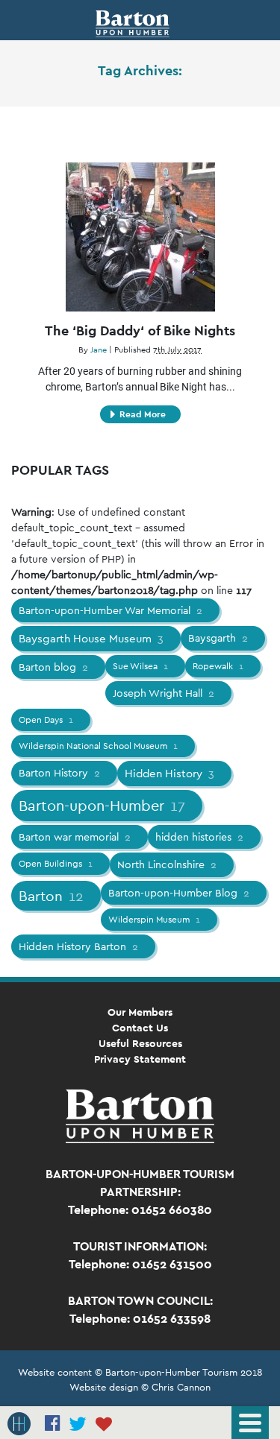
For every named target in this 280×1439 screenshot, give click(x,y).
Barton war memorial (75, 837)
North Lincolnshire (167, 864)
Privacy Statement (140, 1059)
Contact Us (140, 1027)
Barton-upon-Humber (102, 805)
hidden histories (199, 837)
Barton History (59, 772)
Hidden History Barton (78, 946)
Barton (51, 896)
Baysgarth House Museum (91, 638)
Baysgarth (218, 638)
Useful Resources (140, 1043)
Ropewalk (218, 666)
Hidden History (169, 773)
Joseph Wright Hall (163, 693)
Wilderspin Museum (154, 920)
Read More (142, 414)
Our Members (140, 1012)
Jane (98, 349)
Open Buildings (56, 864)
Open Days (46, 720)
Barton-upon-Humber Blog (178, 892)
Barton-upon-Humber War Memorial (110, 610)
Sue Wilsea (140, 666)
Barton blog (53, 667)
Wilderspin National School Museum (98, 746)
